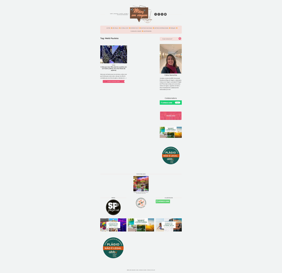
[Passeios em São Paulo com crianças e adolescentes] (113, 224)
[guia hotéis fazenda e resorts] (171, 132)
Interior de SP (135, 28)
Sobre (111, 13)
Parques (173, 28)
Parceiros (116, 13)
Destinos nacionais (146, 28)
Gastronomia (147, 31)
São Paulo (115, 28)
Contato (121, 13)
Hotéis (108, 28)
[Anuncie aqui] (171, 115)
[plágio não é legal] (171, 155)
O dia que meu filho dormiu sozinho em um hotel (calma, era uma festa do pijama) (114, 68)
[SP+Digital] (113, 207)
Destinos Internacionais (161, 28)
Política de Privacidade (122, 14)
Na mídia (126, 13)
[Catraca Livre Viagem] (171, 102)
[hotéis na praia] (169, 224)
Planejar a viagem (136, 31)
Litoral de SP (124, 28)
